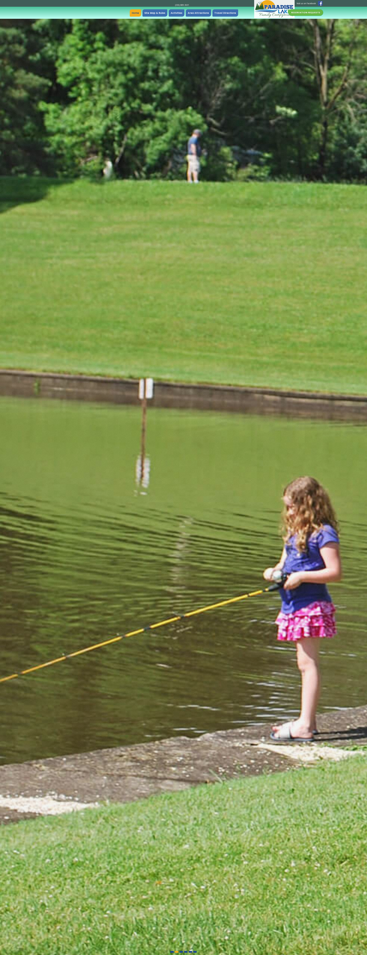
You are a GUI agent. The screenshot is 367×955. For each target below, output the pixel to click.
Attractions (198, 13)
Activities (176, 13)
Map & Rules (155, 13)
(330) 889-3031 (182, 5)
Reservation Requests (305, 12)
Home (135, 13)
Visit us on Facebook (306, 3)
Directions (225, 13)
